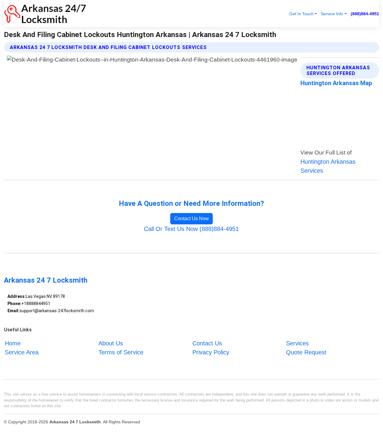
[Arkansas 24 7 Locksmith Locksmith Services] (45, 13)
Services (297, 343)
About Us (110, 343)
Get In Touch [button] (301, 13)
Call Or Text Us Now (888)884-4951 (191, 229)
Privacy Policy (210, 352)
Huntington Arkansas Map (336, 83)
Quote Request (306, 352)
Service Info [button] (332, 13)
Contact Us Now (191, 218)
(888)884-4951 (365, 13)
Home (13, 343)
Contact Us (207, 343)
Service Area (22, 352)
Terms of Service (120, 352)
